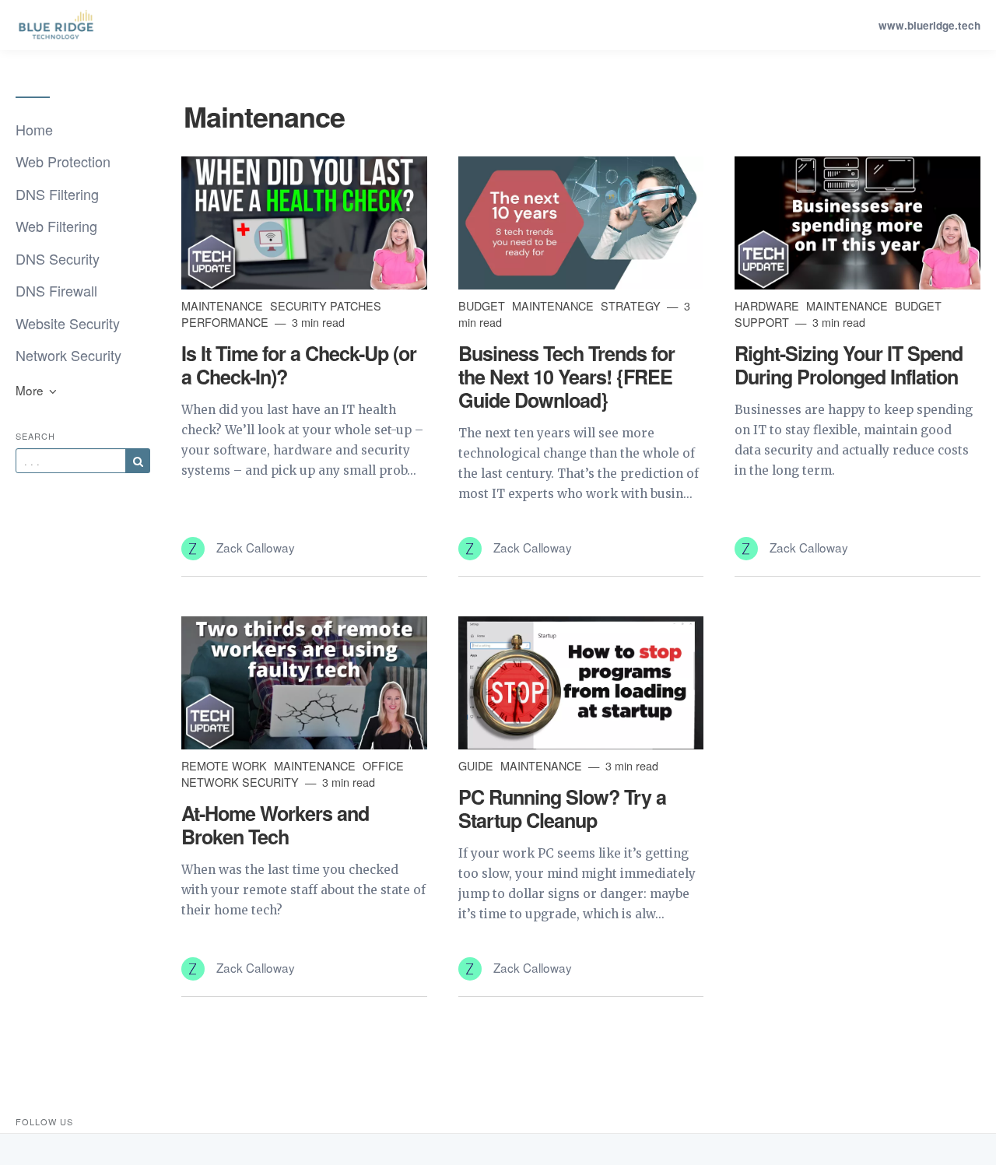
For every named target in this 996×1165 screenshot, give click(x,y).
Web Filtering (56, 226)
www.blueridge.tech (929, 25)
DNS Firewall (56, 290)
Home (34, 129)
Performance (226, 322)
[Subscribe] (137, 460)
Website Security (68, 323)
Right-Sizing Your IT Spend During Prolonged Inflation (849, 365)
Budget (483, 305)
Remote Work (225, 765)
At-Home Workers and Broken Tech (275, 825)
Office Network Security (292, 773)
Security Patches (325, 305)
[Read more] (304, 222)
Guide (477, 765)
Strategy (632, 305)
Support (763, 322)
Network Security (68, 355)
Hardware (768, 305)
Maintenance (223, 305)
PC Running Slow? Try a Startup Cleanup (562, 808)
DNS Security (58, 258)
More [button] (31, 389)
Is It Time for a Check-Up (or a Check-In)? (298, 365)
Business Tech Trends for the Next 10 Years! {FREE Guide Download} (566, 376)
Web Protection (63, 161)
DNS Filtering (57, 194)
